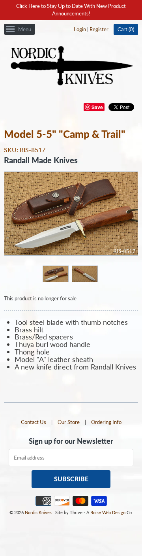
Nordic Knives (38, 512)
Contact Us (33, 422)
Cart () (126, 29)
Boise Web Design (107, 512)
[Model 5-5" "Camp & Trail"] (55, 273)
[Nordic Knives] (71, 66)
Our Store (69, 422)
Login (80, 29)
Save (97, 107)
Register (99, 29)
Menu (24, 29)
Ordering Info (106, 422)
